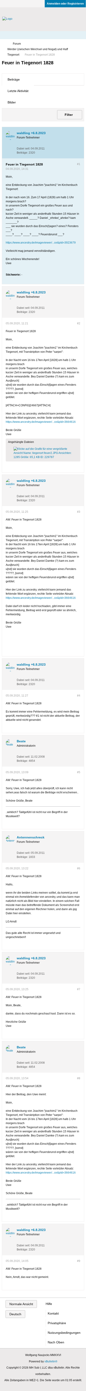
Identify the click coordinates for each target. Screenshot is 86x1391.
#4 (78, 695)
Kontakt (53, 1313)
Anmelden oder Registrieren (65, 3)
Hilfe (49, 1304)
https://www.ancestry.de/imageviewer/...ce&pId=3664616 (41, 421)
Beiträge (14, 79)
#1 (78, 164)
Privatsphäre (57, 1323)
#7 (78, 989)
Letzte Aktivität (18, 91)
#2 (78, 323)
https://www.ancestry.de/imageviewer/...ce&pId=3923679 (41, 242)
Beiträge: (22, 152)
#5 (78, 772)
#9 (78, 1261)
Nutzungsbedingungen (64, 1332)
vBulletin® (50, 1361)
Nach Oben (56, 1342)
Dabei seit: (23, 148)
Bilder (12, 102)
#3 (78, 511)
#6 (78, 868)
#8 (78, 1078)
